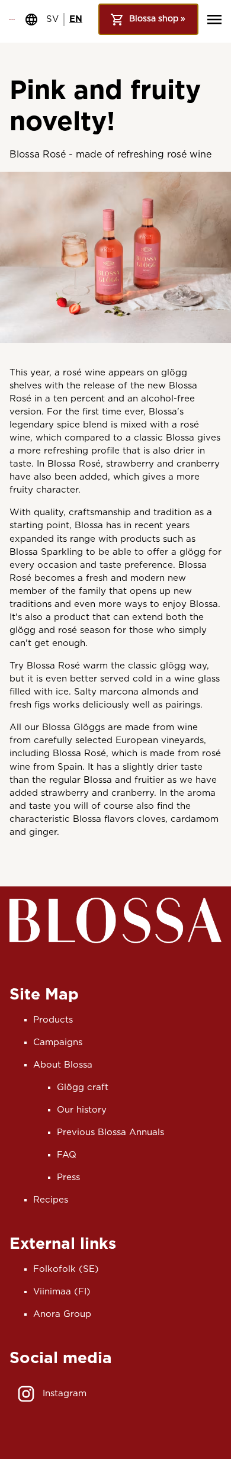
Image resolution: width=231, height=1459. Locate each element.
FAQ (66, 1155)
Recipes (50, 1200)
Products (53, 1019)
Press (68, 1177)
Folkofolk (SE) (66, 1269)
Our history (82, 1110)
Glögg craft (82, 1087)
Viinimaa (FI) (62, 1291)
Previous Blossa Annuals (110, 1132)
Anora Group (62, 1314)
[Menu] (214, 19)
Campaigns (57, 1042)
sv (52, 19)
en (75, 19)
